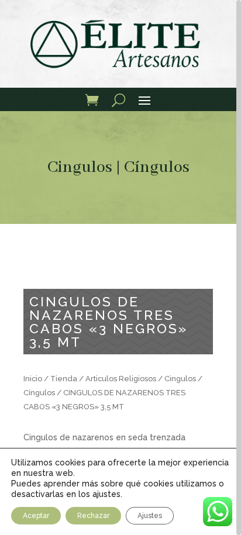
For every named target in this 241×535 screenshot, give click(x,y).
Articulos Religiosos (120, 378)
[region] (120, 267)
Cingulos (79, 167)
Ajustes (149, 516)
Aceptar (36, 516)
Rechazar (93, 516)
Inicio (32, 378)
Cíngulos (157, 167)
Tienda (63, 378)
